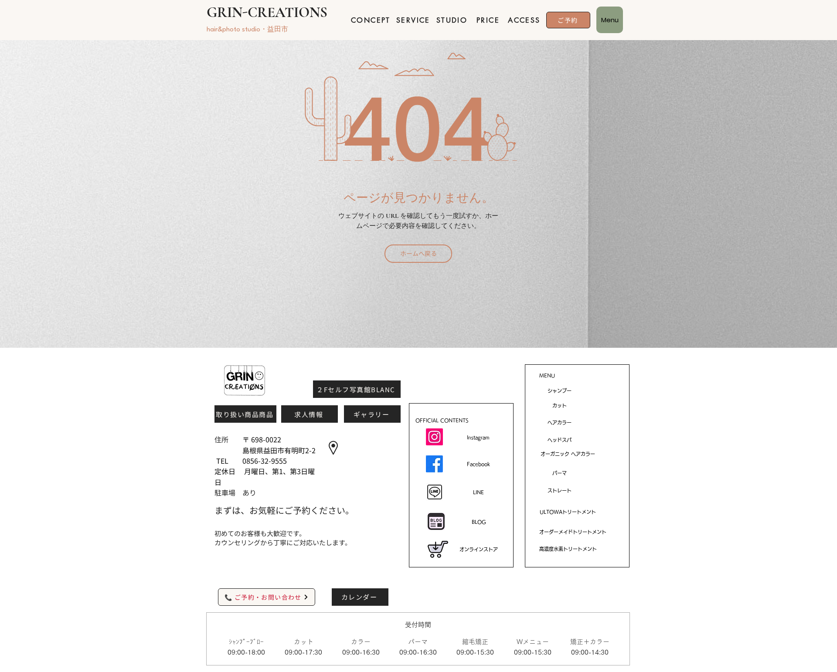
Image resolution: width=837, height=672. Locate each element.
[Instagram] (434, 436)
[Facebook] (434, 463)
